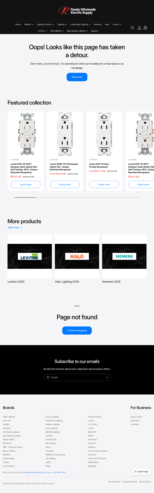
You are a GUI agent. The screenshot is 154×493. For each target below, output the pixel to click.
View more (13, 227)
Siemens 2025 (111, 281)
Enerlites (49, 436)
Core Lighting (8, 466)
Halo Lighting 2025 (67, 281)
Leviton (91, 420)
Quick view (25, 184)
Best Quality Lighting (11, 436)
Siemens (91, 447)
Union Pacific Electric (97, 458)
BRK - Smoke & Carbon (13, 447)
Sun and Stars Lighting (97, 451)
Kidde (48, 466)
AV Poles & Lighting (11, 432)
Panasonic (92, 439)
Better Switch (8, 439)
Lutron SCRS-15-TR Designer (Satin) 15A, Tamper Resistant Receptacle (64, 167)
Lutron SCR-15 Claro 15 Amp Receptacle (99, 165)
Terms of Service (130, 482)
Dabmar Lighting (52, 424)
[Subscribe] (107, 377)
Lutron (91, 428)
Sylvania (91, 455)
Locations (135, 424)
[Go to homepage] (77, 10)
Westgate (92, 466)
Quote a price (136, 417)
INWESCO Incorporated (55, 455)
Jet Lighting (50, 458)
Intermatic (50, 451)
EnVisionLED (51, 439)
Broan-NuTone (9, 451)
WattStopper (93, 462)
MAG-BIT (92, 432)
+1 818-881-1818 (58, 472)
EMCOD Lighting (53, 432)
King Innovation (94, 417)
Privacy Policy (114, 482)
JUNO (48, 462)
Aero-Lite (7, 420)
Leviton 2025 (16, 281)
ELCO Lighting (52, 428)
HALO (48, 447)
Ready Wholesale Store (35, 472)
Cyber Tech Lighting (54, 420)
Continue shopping (77, 330)
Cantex (6, 462)
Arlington (7, 428)
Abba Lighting (9, 417)
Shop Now (135, 420)
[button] (29, 24)
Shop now (77, 77)
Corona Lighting (52, 417)
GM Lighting (51, 443)
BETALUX (7, 443)
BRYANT (6, 455)
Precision (92, 443)
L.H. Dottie (92, 424)
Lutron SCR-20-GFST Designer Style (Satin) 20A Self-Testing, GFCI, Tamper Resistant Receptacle (24, 168)
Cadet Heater (8, 458)
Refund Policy (145, 482)
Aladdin (6, 424)
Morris (90, 436)
